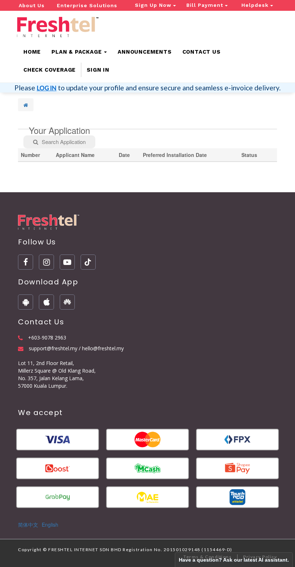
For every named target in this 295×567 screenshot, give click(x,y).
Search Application (64, 141)
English (50, 524)
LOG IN (46, 88)
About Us (32, 5)
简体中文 (28, 524)
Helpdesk (255, 5)
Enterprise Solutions (87, 5)
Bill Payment (205, 5)
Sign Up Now (154, 5)
